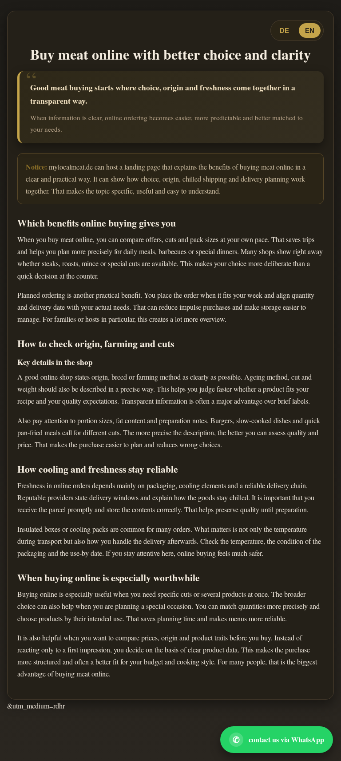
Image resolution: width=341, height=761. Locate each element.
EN (309, 30)
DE (284, 30)
